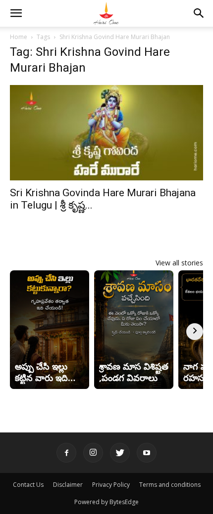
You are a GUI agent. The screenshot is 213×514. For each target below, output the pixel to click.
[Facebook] (66, 453)
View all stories (179, 262)
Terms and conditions (170, 484)
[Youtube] (147, 453)
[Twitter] (120, 453)
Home (18, 37)
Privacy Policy (111, 484)
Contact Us (28, 484)
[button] (16, 13)
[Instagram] (93, 453)
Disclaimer (68, 484)
